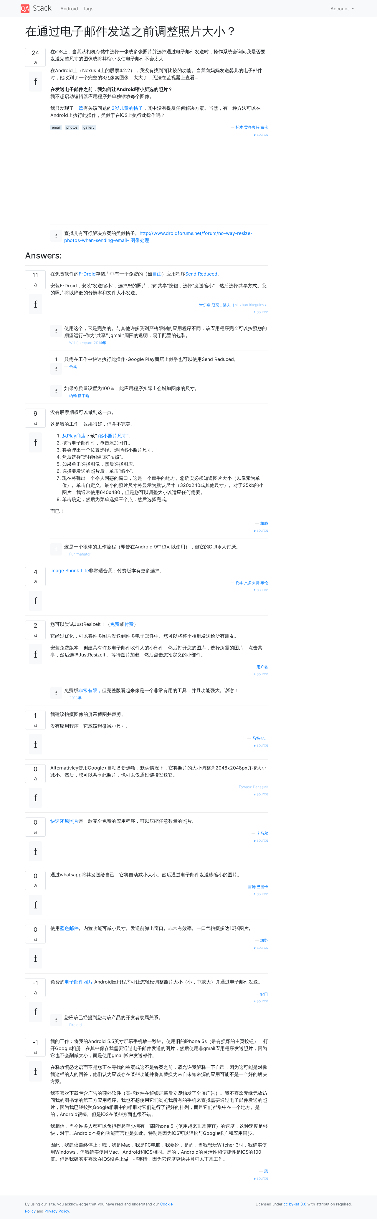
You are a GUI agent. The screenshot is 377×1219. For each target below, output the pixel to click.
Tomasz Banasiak (253, 787)
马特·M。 (260, 738)
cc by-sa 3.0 (295, 1204)
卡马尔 (262, 833)
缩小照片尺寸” (113, 436)
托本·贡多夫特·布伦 (252, 127)
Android (69, 8)
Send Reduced (201, 274)
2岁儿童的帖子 (127, 108)
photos (71, 127)
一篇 (78, 108)
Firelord (75, 1025)
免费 (115, 624)
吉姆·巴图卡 (258, 887)
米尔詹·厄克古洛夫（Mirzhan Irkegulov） (233, 305)
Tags (88, 8)
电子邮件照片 (79, 982)
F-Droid (87, 274)
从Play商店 (74, 436)
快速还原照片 (64, 821)
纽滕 (264, 523)
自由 (157, 274)
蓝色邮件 (69, 928)
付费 (129, 624)
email (56, 127)
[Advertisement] (159, 178)
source (262, 134)
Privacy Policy (56, 1211)
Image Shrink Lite (69, 570)
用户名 (262, 667)
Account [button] (340, 8)
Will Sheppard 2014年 (87, 343)
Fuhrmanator (79, 554)
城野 (264, 940)
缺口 (264, 994)
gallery (89, 127)
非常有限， (90, 690)
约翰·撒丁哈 (79, 396)
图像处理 (139, 240)
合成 (73, 366)
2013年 (75, 698)
